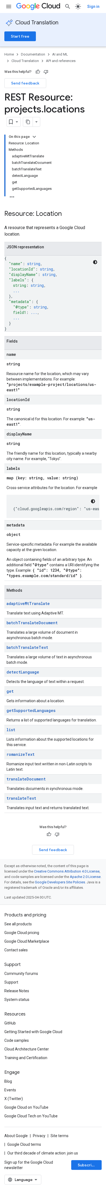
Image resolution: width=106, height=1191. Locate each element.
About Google (16, 1136)
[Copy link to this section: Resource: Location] (67, 214)
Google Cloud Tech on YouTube (31, 1116)
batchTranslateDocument (32, 622)
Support (11, 982)
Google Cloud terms (24, 1144)
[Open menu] (8, 6)
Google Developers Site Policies (60, 882)
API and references (61, 61)
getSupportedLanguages (31, 710)
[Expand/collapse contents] (34, 137)
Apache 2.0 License (85, 877)
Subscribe (87, 1165)
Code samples (16, 1040)
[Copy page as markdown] (28, 121)
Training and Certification (25, 1058)
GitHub (10, 1023)
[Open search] (67, 6)
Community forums (21, 973)
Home (9, 54)
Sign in (93, 6)
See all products (18, 924)
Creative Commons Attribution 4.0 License (66, 871)
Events (10, 1090)
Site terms (59, 1136)
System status (16, 999)
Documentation (33, 54)
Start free (20, 36)
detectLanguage (23, 672)
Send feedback (25, 83)
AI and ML (60, 54)
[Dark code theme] (95, 262)
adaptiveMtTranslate (28, 603)
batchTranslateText (27, 647)
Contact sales (16, 950)
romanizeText (21, 754)
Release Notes (16, 991)
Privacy (39, 1136)
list (11, 729)
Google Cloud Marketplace (26, 941)
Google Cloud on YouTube (26, 1107)
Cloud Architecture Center (26, 1049)
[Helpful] (38, 72)
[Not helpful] (46, 72)
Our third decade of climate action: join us (42, 1153)
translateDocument (26, 779)
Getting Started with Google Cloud (33, 1032)
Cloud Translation (36, 22)
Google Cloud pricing (21, 932)
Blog (8, 1081)
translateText (21, 798)
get (10, 691)
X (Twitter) (13, 1098)
